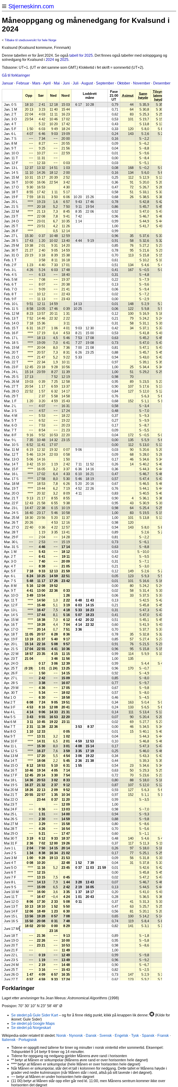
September (105, 83)
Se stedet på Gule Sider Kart (34, 1015)
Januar (7, 83)
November (141, 83)
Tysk (135, 1035)
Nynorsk (76, 1035)
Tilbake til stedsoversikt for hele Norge (30, 40)
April (47, 83)
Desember (161, 83)
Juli (76, 83)
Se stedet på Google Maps (33, 1023)
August (87, 83)
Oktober (123, 83)
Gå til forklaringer (16, 75)
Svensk (105, 1035)
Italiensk (9, 1040)
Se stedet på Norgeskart (31, 1028)
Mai (57, 83)
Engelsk (121, 1035)
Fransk (163, 1035)
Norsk (61, 1035)
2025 (64, 60)
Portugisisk (28, 1040)
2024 (50, 60)
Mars (36, 83)
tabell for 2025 (81, 55)
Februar (22, 83)
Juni (66, 83)
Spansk (148, 1035)
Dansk (91, 1035)
